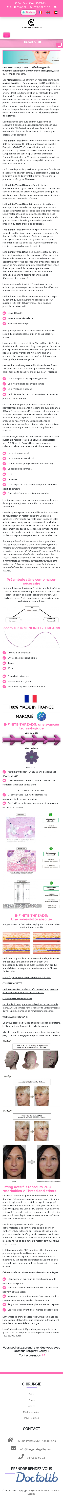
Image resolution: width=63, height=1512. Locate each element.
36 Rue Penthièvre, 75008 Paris (36, 1441)
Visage (31, 1405)
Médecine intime (31, 1411)
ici (42, 1355)
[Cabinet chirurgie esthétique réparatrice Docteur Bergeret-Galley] (31, 23)
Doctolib (30, 12)
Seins (31, 1394)
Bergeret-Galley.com (39, 1490)
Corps (32, 1400)
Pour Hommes (31, 1417)
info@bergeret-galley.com (35, 1449)
